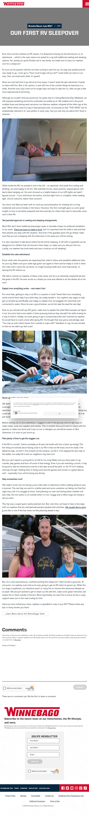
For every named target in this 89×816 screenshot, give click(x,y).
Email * (32, 755)
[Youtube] (72, 789)
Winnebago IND (7, 788)
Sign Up (34, 762)
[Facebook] (63, 789)
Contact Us (49, 796)
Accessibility (35, 796)
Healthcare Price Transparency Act (71, 796)
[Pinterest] (81, 789)
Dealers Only (44, 788)
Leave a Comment (8, 645)
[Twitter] (68, 789)
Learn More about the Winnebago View (25, 613)
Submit (80, 687)
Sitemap (23, 796)
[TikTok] (85, 789)
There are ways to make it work (28, 229)
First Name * (34, 741)
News (16, 788)
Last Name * (34, 748)
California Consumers (37, 801)
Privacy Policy (52, 728)
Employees (33, 788)
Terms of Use (55, 801)
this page (18, 640)
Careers (23, 788)
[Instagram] (76, 789)
